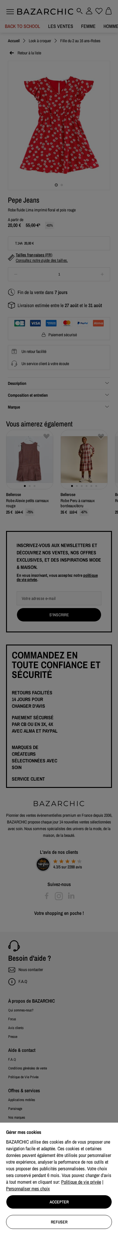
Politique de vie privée (81, 1182)
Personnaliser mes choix (28, 1188)
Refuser (59, 1222)
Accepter (59, 1202)
